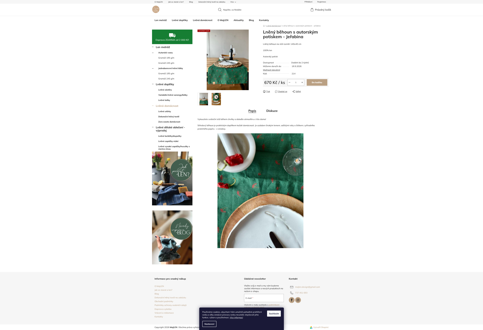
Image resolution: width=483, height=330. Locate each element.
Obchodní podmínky (164, 301)
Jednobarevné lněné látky (170, 68)
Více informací (236, 317)
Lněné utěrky (164, 111)
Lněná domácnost (167, 105)
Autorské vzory (165, 52)
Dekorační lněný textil (168, 116)
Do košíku (317, 82)
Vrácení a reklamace (164, 313)
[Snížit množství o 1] (289, 82)
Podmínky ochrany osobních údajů (171, 305)
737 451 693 (301, 292)
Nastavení (209, 324)
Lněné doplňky (165, 84)
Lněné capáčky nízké (168, 141)
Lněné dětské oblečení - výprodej (170, 129)
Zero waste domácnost (169, 121)
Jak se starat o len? (176, 2)
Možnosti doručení (271, 70)
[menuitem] (160, 20)
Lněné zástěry (165, 89)
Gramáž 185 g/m (166, 57)
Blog (191, 2)
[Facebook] (292, 300)
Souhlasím (274, 313)
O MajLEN (159, 2)
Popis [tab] (252, 111)
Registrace (321, 2)
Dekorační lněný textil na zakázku (211, 2)
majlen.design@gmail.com (307, 287)
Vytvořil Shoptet (321, 327)
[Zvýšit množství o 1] (302, 82)
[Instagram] (298, 300)
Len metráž (163, 47)
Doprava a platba (163, 309)
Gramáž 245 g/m (166, 63)
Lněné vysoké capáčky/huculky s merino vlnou (174, 147)
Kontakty (159, 316)
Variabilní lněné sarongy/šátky (173, 95)
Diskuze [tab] (272, 111)
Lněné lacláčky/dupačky (169, 136)
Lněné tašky (164, 100)
